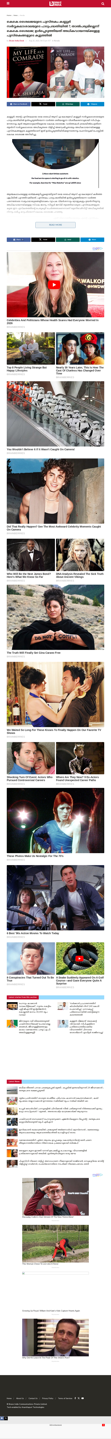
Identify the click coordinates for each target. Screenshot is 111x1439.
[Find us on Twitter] (79, 1398)
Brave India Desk (16, 41)
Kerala (22, 16)
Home (9, 16)
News (16, 16)
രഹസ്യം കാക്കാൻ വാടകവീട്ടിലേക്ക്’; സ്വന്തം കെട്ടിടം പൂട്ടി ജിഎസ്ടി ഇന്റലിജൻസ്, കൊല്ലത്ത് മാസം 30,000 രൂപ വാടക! (35, 1009)
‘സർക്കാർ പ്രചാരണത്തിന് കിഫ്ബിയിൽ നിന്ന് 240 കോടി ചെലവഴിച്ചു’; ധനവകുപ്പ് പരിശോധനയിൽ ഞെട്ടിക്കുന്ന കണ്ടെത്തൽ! (84, 1009)
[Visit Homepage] (55, 3)
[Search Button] (103, 3)
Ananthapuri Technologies (33, 1407)
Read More (55, 225)
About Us (20, 1399)
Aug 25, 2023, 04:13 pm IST (40, 41)
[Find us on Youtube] (82, 1398)
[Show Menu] (8, 3)
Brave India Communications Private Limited (28, 1404)
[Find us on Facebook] (75, 1398)
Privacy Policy (47, 1399)
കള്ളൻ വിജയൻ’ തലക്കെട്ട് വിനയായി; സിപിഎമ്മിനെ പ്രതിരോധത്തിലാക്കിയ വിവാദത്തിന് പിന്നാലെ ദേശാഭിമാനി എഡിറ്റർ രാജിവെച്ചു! (86, 1027)
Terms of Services (65, 1399)
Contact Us (33, 1399)
